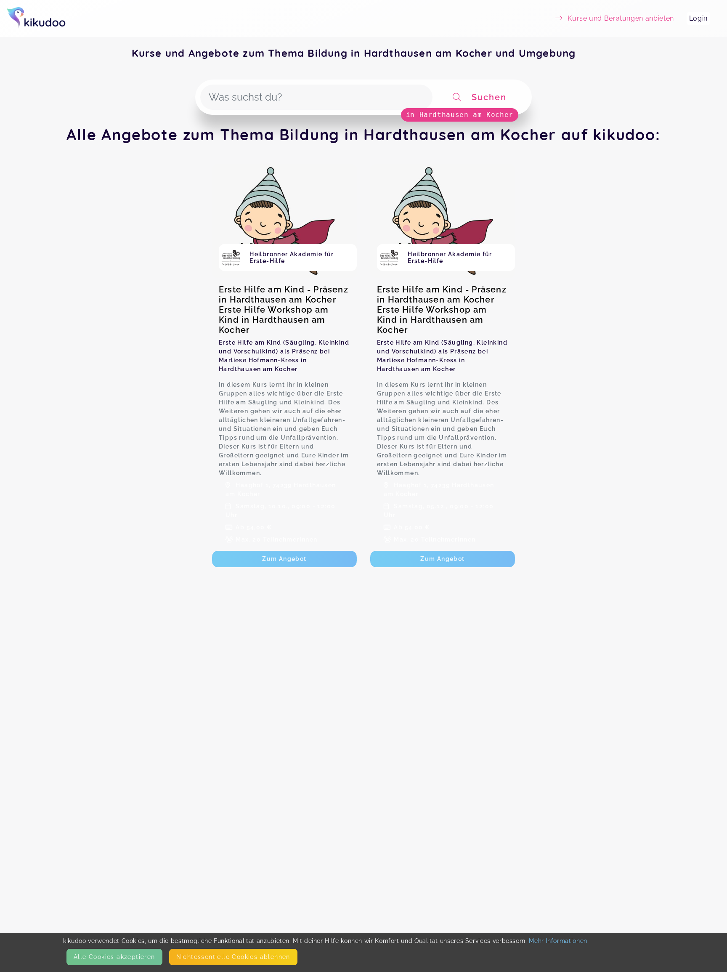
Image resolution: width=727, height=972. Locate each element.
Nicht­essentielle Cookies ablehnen (233, 956)
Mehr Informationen (558, 940)
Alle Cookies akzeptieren (114, 956)
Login (698, 18)
